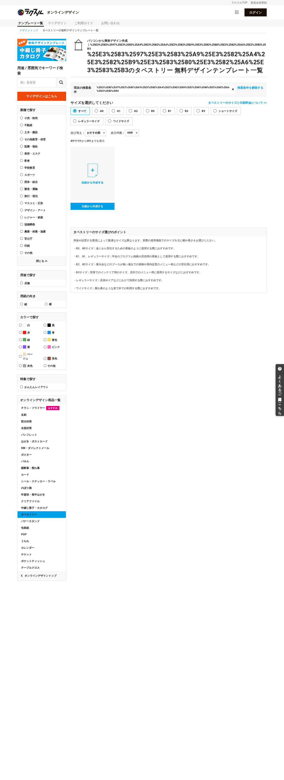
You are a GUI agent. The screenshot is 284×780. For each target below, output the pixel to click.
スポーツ (29, 174)
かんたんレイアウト (36, 387)
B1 (169, 111)
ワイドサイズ (121, 121)
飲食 (27, 160)
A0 (101, 111)
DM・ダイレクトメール (35, 448)
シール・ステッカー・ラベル (38, 481)
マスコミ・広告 (33, 203)
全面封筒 (26, 428)
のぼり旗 (26, 487)
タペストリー (29, 514)
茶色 (54, 358)
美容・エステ (32, 153)
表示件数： (118, 133)
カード (25, 474)
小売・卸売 (31, 118)
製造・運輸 (31, 189)
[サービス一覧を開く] (236, 12)
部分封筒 (26, 421)
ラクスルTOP (239, 2)
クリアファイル (30, 501)
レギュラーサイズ (89, 121)
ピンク (56, 347)
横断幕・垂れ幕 (30, 468)
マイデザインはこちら (41, 96)
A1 (118, 111)
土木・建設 (31, 132)
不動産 (28, 125)
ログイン (255, 12)
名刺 (23, 414)
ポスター (26, 454)
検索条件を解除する (250, 87)
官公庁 (28, 238)
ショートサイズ (228, 111)
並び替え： (78, 133)
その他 (28, 252)
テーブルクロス (30, 567)
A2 (136, 111)
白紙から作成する (92, 206)
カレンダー (27, 547)
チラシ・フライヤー (39, 408)
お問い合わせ (110, 23)
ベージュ (28, 356)
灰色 (30, 365)
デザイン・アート (35, 210)
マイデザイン (57, 23)
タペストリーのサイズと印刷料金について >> (237, 102)
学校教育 (29, 167)
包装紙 (25, 527)
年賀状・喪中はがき (33, 494)
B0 (152, 111)
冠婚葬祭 (29, 224)
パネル (25, 461)
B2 (186, 111)
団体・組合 (31, 181)
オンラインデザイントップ (41, 575)
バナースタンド (30, 521)
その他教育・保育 (35, 139)
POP (24, 534)
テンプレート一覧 (30, 23)
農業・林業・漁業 (35, 231)
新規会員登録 (259, 2)
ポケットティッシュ (33, 561)
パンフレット (29, 434)
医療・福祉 (31, 146)
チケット (26, 554)
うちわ (25, 541)
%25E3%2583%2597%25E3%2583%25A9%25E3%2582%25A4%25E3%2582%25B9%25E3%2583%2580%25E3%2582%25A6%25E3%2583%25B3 (163, 89)
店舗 (27, 283)
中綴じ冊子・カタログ (34, 507)
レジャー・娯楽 (33, 217)
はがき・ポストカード (34, 441)
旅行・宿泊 (31, 196)
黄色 (54, 339)
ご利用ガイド (84, 23)
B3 (203, 111)
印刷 (27, 245)
